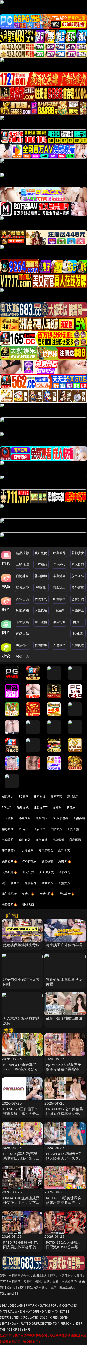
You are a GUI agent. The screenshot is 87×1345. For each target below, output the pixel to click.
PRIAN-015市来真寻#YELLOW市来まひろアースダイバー (20, 1069)
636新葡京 (29, 861)
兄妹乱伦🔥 (67, 894)
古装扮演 (22, 599)
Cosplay (59, 564)
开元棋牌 (39, 797)
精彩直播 (8, 829)
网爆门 (78, 622)
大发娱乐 (28, 851)
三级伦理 (22, 564)
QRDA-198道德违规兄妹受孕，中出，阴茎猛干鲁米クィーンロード (21, 1202)
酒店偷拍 (39, 829)
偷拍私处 (25, 840)
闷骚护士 (78, 610)
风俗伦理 (78, 645)
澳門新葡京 (45, 851)
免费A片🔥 (47, 894)
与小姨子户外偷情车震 (64, 944)
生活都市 (22, 645)
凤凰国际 (41, 818)
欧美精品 (59, 553)
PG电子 (7, 807)
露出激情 (41, 622)
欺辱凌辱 (22, 587)
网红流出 (59, 587)
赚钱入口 (28, 905)
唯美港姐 (59, 576)
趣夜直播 (41, 840)
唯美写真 (59, 622)
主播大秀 (56, 829)
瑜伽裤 (59, 610)
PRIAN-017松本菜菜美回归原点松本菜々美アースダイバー (64, 1113)
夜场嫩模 (58, 840)
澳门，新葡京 (11, 883)
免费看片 (30, 883)
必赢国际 (25, 818)
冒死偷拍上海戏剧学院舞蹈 (64, 981)
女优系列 (41, 599)
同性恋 (78, 633)
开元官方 (28, 872)
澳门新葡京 (9, 851)
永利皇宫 (64, 851)
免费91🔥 (28, 894)
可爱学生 (59, 599)
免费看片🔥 (9, 861)
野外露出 (78, 587)
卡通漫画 (22, 622)
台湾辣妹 (22, 576)
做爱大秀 (47, 883)
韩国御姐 (41, 576)
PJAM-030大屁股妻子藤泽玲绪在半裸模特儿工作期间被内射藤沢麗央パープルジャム (64, 1071)
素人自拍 (78, 564)
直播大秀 (64, 883)
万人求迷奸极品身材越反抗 (21, 1020)
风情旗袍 (22, 610)
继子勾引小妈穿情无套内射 (21, 981)
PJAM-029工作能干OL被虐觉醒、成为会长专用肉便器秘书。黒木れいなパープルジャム (21, 1115)
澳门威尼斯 (9, 894)
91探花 (41, 587)
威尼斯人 (8, 797)
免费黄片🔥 (9, 905)
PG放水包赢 (60, 818)
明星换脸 (41, 610)
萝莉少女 (78, 553)
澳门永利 (73, 797)
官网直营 (56, 797)
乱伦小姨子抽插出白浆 (64, 1018)
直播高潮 (79, 818)
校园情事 (41, 645)
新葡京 (71, 807)
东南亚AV (78, 576)
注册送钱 (23, 807)
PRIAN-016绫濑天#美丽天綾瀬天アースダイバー (64, 1158)
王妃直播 (73, 829)
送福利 (57, 807)
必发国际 (75, 840)
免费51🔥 (64, 861)
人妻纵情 (59, 645)
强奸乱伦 (41, 553)
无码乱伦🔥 (9, 872)
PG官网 (24, 797)
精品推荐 (22, 553)
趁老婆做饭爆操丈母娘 (21, 944)
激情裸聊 (47, 861)
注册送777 (41, 807)
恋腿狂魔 (78, 599)
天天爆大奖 (46, 872)
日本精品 (41, 564)
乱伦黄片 (8, 840)
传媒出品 (22, 633)
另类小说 (22, 656)
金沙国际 (65, 872)
